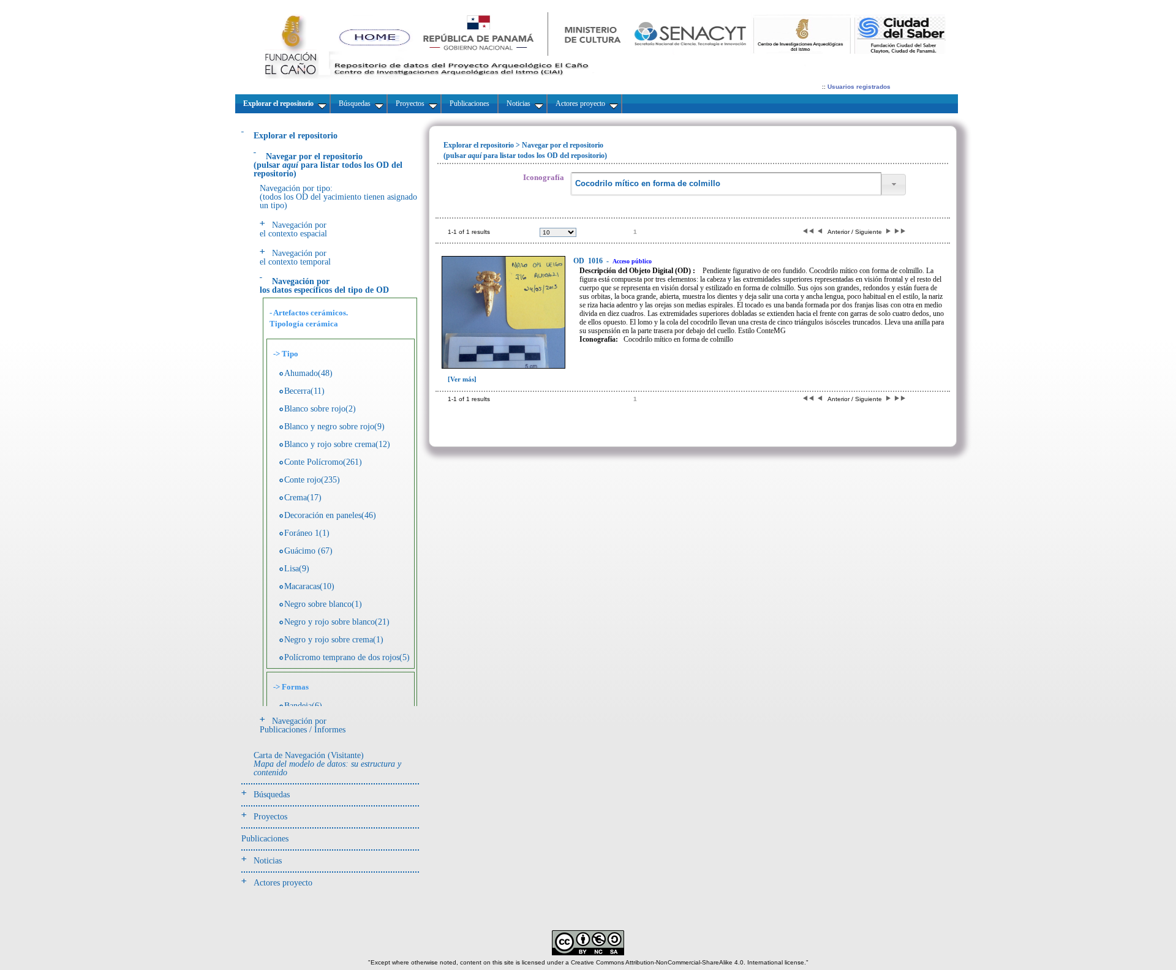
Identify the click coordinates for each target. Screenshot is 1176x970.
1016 (589, 261)
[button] (893, 184)
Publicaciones (264, 838)
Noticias (268, 860)
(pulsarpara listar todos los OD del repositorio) (328, 165)
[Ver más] (462, 379)
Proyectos (270, 816)
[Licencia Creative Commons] (588, 953)
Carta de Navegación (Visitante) (327, 764)
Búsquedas (272, 794)
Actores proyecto (283, 882)
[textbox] (725, 184)
